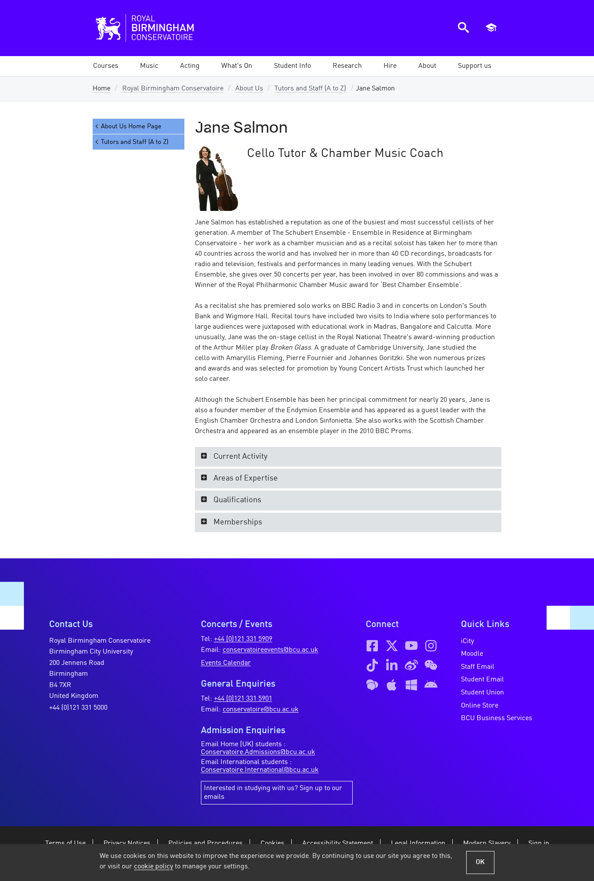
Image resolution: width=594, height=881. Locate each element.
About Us (249, 88)
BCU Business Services (496, 718)
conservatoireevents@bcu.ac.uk (270, 650)
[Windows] (411, 684)
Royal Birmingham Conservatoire (173, 88)
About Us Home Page (131, 126)
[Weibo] (411, 665)
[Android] (430, 684)
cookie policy (153, 866)
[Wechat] (430, 665)
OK (480, 862)
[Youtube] (411, 645)
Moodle (472, 654)
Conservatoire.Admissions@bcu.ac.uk (258, 752)
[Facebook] (372, 645)
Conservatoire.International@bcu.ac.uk (260, 770)
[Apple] (391, 684)
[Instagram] (430, 645)
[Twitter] (391, 645)
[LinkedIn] (391, 665)
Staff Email (477, 667)
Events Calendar (226, 663)
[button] (149, 66)
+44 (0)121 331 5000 (78, 707)
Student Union (482, 692)
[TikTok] (372, 665)
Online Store (479, 705)
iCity (467, 641)
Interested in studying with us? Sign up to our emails (273, 793)
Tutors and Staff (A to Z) (310, 88)
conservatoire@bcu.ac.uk (261, 709)
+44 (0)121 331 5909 (243, 639)
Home (101, 88)
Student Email (482, 679)
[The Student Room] (372, 684)
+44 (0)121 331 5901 (243, 698)
